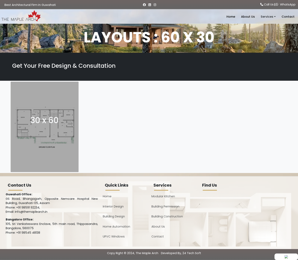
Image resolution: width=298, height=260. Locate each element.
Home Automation (116, 227)
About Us (248, 17)
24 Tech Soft (191, 253)
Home (230, 17)
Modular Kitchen (163, 196)
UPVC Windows (114, 236)
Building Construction (167, 216)
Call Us (268, 4)
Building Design (114, 216)
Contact (288, 17)
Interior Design (113, 206)
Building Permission (165, 206)
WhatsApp (287, 4)
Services (267, 17)
